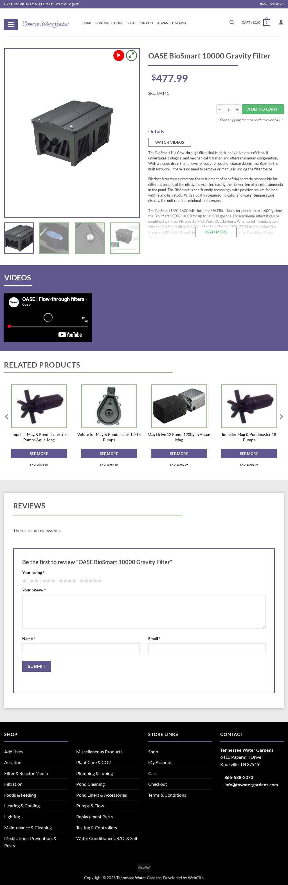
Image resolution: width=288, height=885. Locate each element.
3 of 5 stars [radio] (47, 581)
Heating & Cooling (22, 805)
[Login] (281, 22)
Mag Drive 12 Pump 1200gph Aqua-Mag (179, 437)
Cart (152, 773)
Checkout (157, 784)
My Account (160, 762)
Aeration (12, 762)
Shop (153, 751)
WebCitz (195, 877)
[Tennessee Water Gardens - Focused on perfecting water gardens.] (45, 21)
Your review (34, 589)
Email (154, 638)
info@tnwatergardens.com (251, 784)
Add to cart (262, 109)
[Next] (129, 133)
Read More (215, 232)
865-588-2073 (271, 4)
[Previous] (15, 133)
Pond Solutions (109, 23)
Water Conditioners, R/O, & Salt (107, 838)
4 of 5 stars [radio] (66, 581)
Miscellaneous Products (99, 751)
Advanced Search (172, 23)
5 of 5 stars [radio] (90, 581)
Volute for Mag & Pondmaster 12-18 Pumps (109, 437)
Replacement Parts (94, 816)
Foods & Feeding (20, 795)
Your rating (33, 572)
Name (28, 638)
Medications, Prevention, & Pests (30, 842)
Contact (146, 23)
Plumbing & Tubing (94, 773)
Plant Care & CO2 (93, 762)
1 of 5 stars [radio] (24, 581)
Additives (13, 751)
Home (87, 23)
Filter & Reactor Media (26, 773)
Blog (131, 23)
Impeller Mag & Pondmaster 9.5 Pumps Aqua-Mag (39, 437)
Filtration (13, 784)
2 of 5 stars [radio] (33, 581)
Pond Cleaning (90, 784)
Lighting (12, 816)
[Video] (118, 55)
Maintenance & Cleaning (28, 827)
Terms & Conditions (167, 795)
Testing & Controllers (96, 827)
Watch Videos (169, 142)
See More (39, 453)
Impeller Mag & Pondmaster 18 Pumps (249, 437)
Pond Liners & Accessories (101, 795)
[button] (256, 22)
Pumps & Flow (90, 805)
